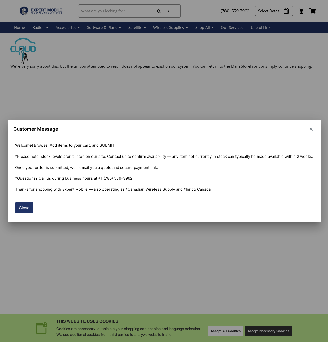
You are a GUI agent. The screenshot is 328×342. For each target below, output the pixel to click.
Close (24, 207)
